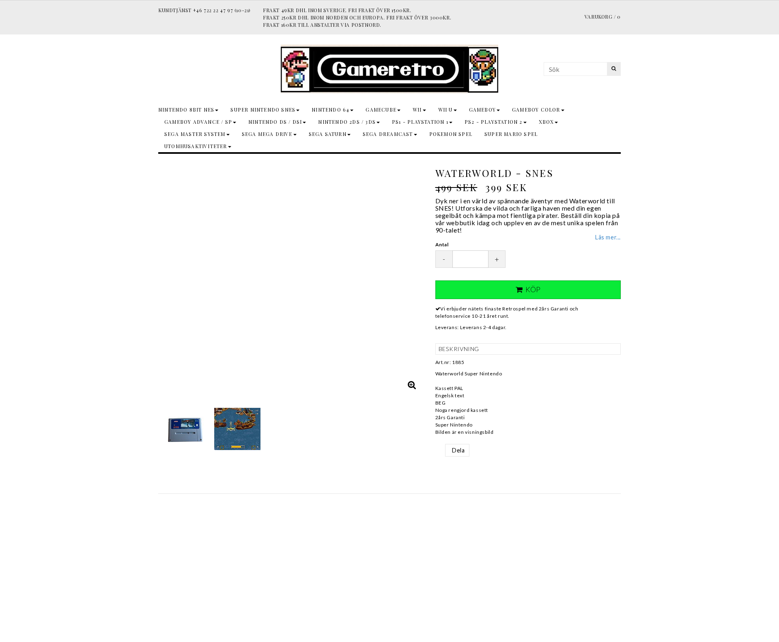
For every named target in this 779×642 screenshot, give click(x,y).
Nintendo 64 (330, 109)
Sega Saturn (327, 134)
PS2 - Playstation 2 (494, 121)
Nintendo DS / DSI (275, 121)
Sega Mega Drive (267, 134)
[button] (412, 385)
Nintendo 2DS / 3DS (347, 121)
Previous (166, 278)
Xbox (546, 121)
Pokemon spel (450, 134)
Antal (442, 244)
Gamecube (381, 109)
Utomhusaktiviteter (195, 146)
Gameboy (482, 109)
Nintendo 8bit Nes (186, 109)
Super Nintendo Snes (262, 109)
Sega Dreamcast (388, 134)
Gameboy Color (536, 109)
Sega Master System (195, 134)
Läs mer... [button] (608, 237)
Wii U (445, 109)
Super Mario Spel (511, 134)
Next (415, 278)
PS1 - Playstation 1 (420, 121)
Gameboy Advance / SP (198, 121)
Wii (417, 109)
